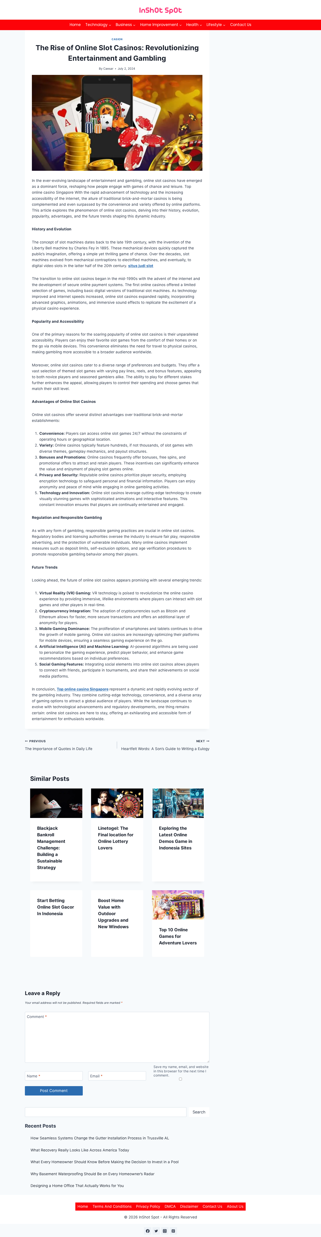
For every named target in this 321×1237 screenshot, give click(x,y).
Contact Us (240, 24)
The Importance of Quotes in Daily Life (58, 745)
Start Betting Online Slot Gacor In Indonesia (55, 907)
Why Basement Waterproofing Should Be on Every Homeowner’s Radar (93, 1174)
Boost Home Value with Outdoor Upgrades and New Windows (113, 913)
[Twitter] (156, 1231)
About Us (235, 1206)
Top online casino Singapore (83, 689)
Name (33, 1076)
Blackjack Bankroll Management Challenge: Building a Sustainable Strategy (51, 848)
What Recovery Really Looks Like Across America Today (80, 1150)
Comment (37, 1016)
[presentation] (56, 803)
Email (96, 1076)
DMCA (170, 1206)
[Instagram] (165, 1231)
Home (75, 24)
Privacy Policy (148, 1206)
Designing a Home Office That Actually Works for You (77, 1186)
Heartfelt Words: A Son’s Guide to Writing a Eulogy (165, 745)
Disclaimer (189, 1206)
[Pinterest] (173, 1231)
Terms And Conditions (112, 1206)
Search (199, 1112)
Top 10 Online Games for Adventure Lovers (178, 936)
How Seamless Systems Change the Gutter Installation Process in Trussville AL (100, 1138)
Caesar (108, 68)
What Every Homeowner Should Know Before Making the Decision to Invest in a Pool (105, 1162)
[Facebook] (147, 1231)
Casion (117, 39)
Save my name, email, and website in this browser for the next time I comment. (181, 1071)
